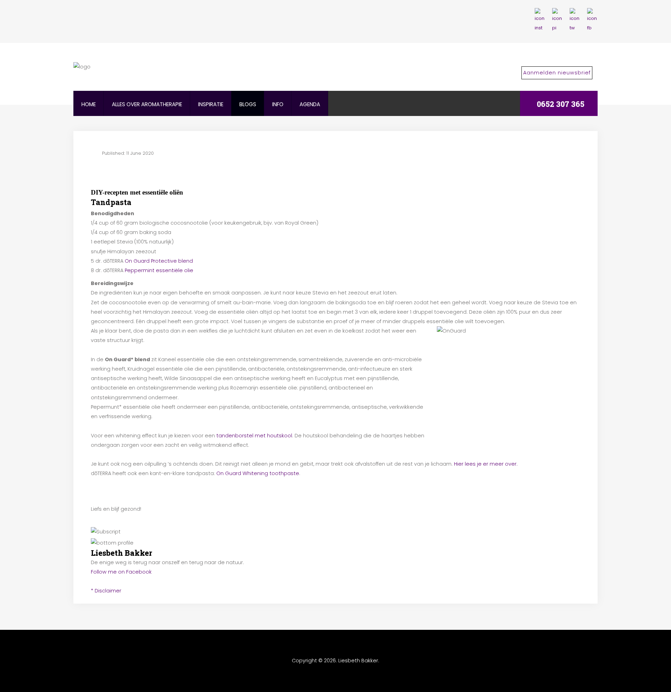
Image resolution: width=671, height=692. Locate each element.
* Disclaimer (106, 590)
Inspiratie (210, 104)
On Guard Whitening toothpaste (257, 473)
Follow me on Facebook (121, 571)
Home (88, 104)
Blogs (247, 104)
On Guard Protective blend (159, 260)
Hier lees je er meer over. (486, 463)
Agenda (310, 104)
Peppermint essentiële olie (159, 270)
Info (277, 104)
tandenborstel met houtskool (254, 435)
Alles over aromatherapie (147, 104)
